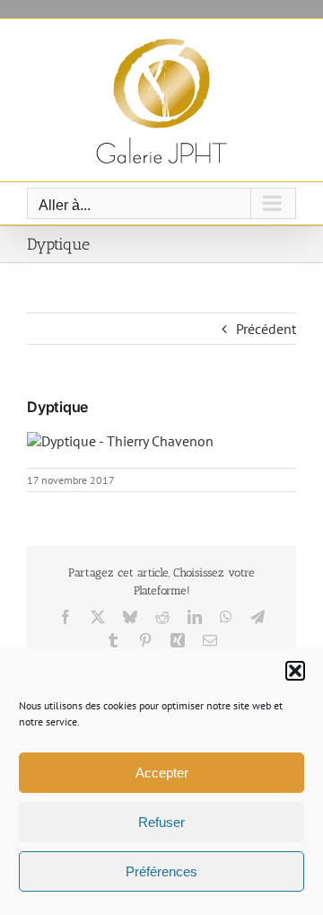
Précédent (266, 329)
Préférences (161, 871)
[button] (295, 671)
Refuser (161, 822)
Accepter (161, 772)
